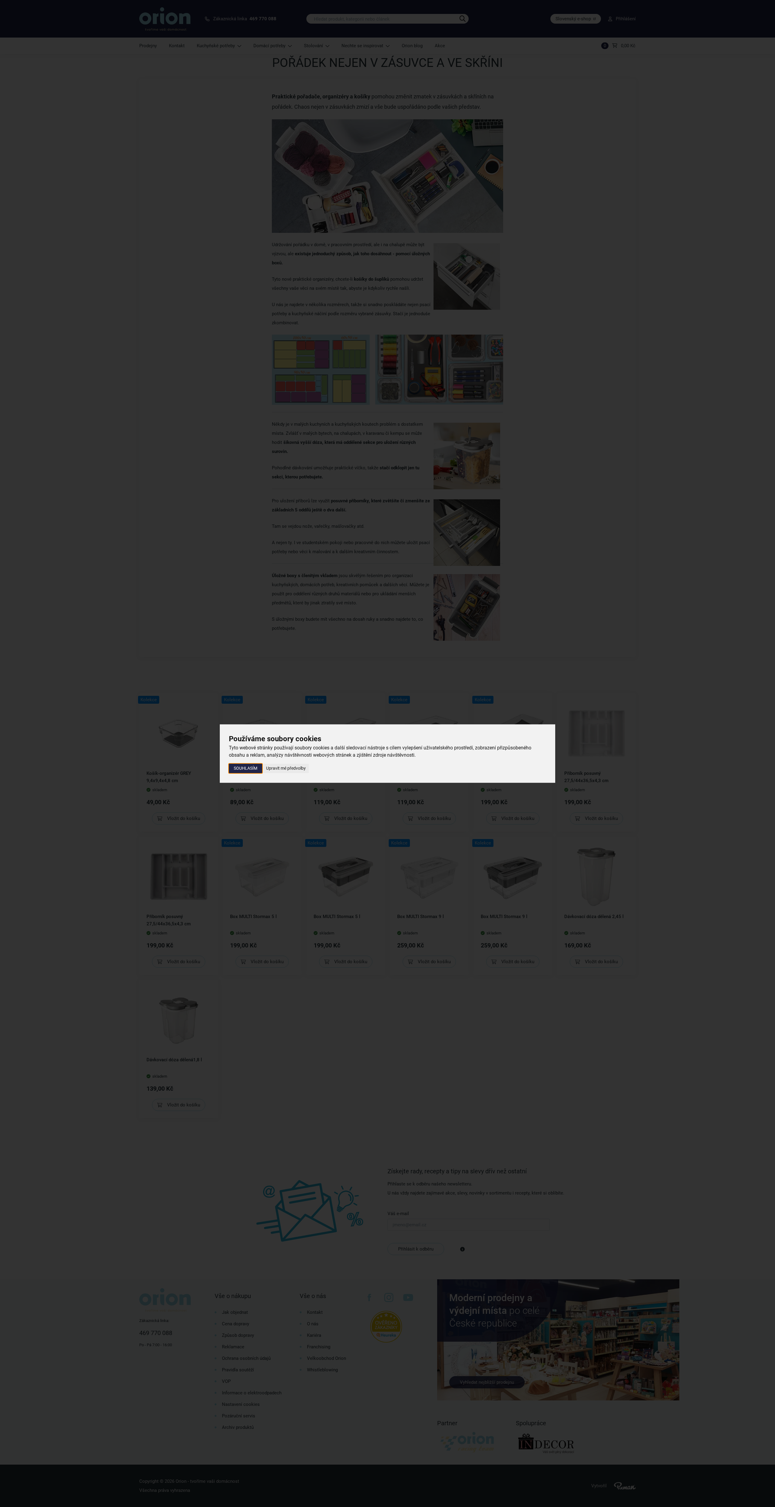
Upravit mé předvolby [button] (286, 768)
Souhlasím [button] (245, 768)
